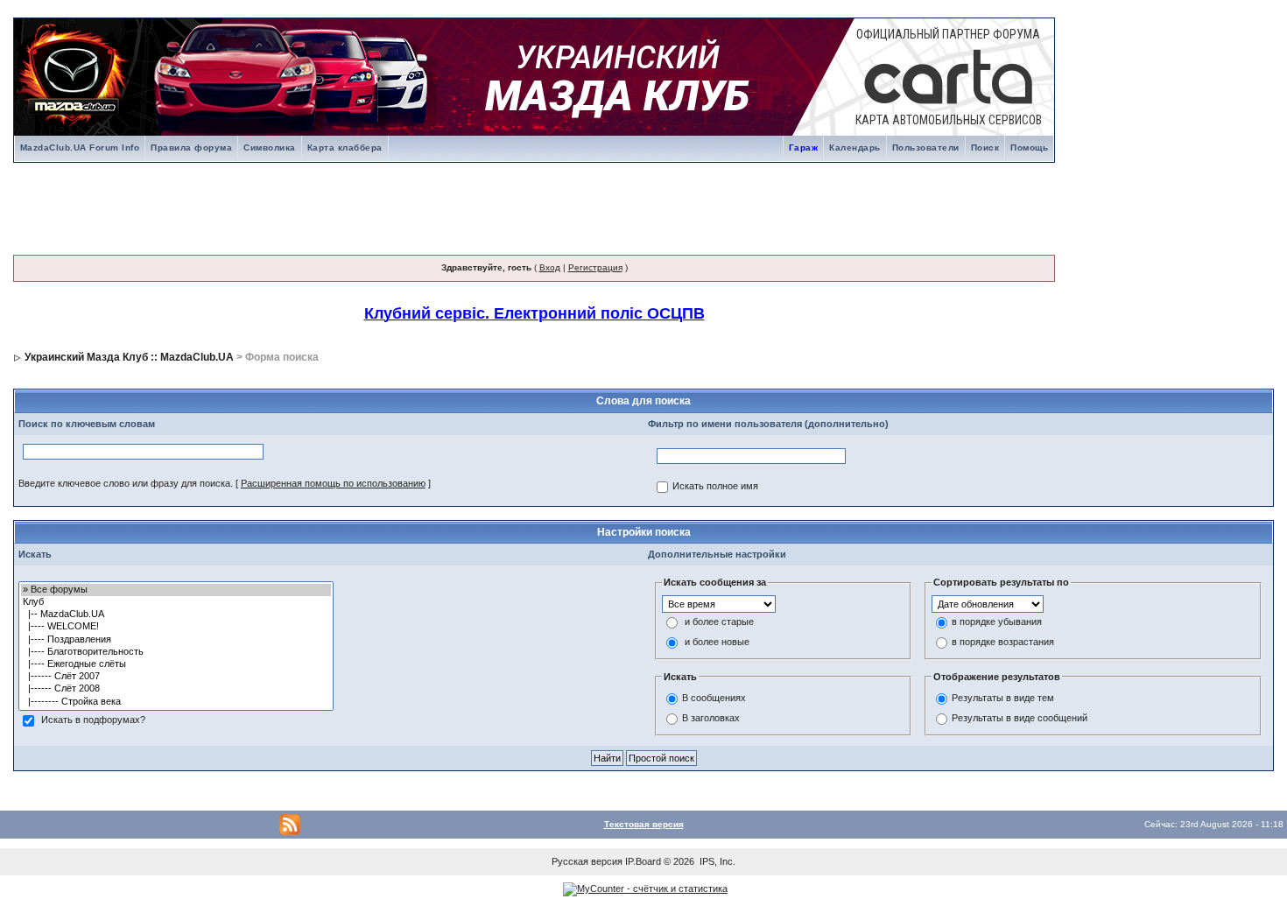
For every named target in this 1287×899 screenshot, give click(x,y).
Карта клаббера (345, 147)
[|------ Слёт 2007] (176, 677)
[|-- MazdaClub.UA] (176, 614)
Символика (269, 147)
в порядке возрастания (1003, 641)
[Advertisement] (535, 204)
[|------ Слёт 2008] (176, 689)
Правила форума (191, 147)
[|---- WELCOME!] (176, 627)
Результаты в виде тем (1003, 698)
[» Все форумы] (176, 590)
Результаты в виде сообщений (1019, 718)
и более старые (719, 621)
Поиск (985, 147)
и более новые (717, 641)
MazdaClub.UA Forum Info (80, 147)
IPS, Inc (716, 861)
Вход (549, 267)
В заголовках (711, 718)
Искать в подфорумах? (93, 719)
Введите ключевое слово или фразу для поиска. (125, 483)
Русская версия (587, 861)
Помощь (1029, 147)
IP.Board (643, 861)
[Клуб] (176, 602)
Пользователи (926, 147)
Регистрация (595, 267)
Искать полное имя (715, 486)
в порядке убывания (997, 621)
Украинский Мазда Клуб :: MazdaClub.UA (129, 357)
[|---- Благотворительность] (176, 652)
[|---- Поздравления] (176, 640)
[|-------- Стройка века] (176, 702)
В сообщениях (714, 698)
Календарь (855, 147)
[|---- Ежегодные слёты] (176, 664)
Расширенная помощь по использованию (333, 483)
